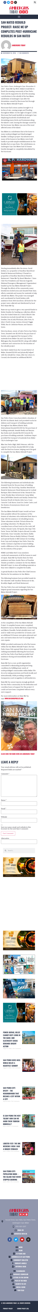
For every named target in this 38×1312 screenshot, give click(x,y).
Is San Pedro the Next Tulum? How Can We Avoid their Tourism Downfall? (12, 1119)
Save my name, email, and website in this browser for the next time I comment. (16, 828)
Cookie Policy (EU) (23, 1308)
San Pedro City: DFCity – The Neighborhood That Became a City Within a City (11, 1093)
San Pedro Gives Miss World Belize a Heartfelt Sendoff (11, 1063)
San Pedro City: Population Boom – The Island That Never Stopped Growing (12, 1175)
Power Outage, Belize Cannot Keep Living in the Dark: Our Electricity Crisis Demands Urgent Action (11, 1039)
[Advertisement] (19, 374)
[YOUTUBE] (12, 2)
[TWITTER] (8, 2)
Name (3, 800)
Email (3, 808)
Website (4, 817)
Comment (5, 774)
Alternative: (5, 838)
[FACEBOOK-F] (4, 2)
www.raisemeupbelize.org (14, 698)
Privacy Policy (8, 1308)
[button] (35, 2)
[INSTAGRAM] (15, 2)
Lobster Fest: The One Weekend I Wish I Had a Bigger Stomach (11, 1146)
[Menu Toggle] (19, 16)
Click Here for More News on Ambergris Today (18, 754)
